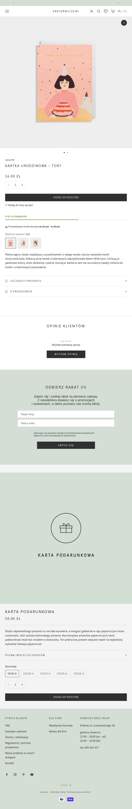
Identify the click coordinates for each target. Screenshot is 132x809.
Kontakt (9, 763)
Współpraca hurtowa (60, 725)
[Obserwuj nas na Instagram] (15, 774)
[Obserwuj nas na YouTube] (31, 774)
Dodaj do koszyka (66, 197)
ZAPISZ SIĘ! (66, 445)
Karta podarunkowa (30, 612)
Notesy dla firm (58, 731)
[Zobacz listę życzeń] (106, 11)
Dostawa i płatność (16, 731)
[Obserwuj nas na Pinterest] (23, 774)
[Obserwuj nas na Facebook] (6, 774)
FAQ (7, 725)
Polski (64, 785)
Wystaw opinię (65, 354)
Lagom (9, 160)
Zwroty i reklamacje (16, 737)
